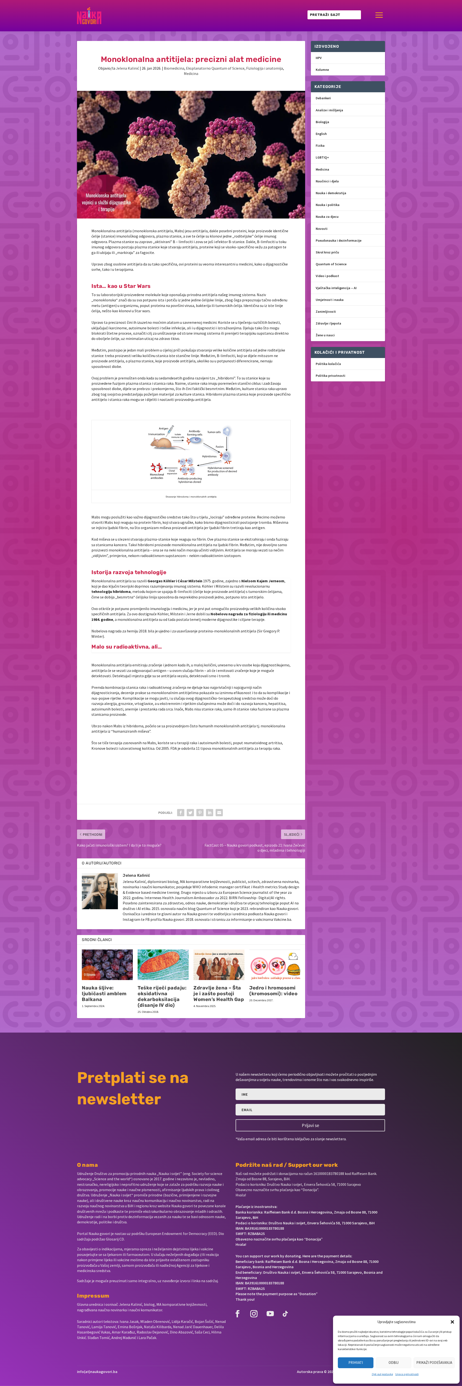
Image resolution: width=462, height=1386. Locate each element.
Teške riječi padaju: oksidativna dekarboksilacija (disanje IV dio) (162, 996)
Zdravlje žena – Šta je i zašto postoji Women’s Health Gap (218, 993)
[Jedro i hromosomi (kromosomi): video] (274, 964)
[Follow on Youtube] (270, 1313)
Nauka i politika (328, 205)
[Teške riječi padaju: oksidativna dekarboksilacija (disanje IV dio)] (163, 964)
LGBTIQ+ (322, 157)
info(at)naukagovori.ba (97, 1371)
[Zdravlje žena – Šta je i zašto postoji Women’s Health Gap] (218, 964)
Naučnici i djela (327, 181)
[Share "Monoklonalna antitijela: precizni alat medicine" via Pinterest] (200, 812)
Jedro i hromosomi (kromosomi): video (273, 990)
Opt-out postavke (382, 1374)
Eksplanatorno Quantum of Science (215, 68)
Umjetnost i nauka (330, 300)
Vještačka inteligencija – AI (336, 288)
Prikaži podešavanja (434, 1362)
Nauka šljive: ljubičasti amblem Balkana (104, 993)
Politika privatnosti (330, 375)
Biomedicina (174, 68)
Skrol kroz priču (327, 252)
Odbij (393, 1362)
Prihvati (355, 1362)
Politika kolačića (328, 364)
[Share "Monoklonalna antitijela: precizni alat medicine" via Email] (219, 812)
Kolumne (322, 69)
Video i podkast (327, 276)
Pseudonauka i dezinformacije (338, 240)
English (321, 134)
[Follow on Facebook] (237, 1313)
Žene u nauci (325, 335)
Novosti (321, 228)
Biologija (322, 122)
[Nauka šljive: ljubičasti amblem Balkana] (107, 964)
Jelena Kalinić (127, 68)
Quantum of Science (331, 264)
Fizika (320, 145)
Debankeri (323, 98)
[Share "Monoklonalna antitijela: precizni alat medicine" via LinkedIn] (209, 812)
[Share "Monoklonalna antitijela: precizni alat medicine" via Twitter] (190, 812)
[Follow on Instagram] (254, 1313)
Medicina (191, 73)
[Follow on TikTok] (285, 1314)
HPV (319, 58)
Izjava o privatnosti (407, 1374)
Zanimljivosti (326, 311)
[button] (452, 1322)
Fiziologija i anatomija (264, 68)
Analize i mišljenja (329, 110)
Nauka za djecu (327, 216)
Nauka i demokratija (331, 193)
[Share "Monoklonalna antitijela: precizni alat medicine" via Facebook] (181, 812)
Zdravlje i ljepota (328, 323)
